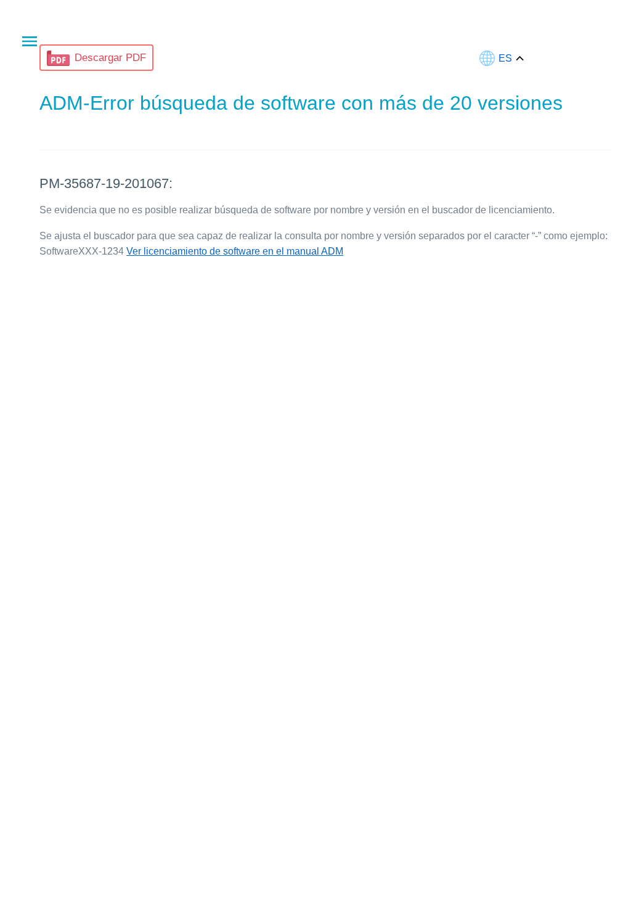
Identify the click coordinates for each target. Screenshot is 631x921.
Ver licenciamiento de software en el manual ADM (234, 251)
